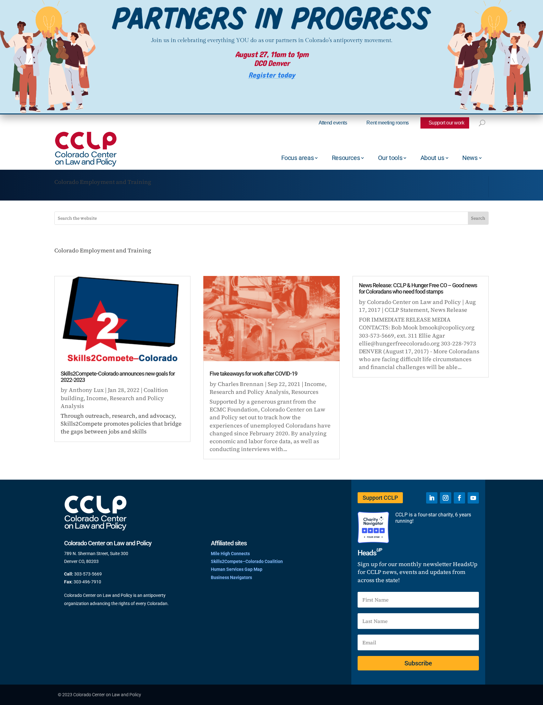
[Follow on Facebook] (459, 498)
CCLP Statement (406, 310)
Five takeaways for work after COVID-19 (253, 373)
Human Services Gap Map (236, 569)
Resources (346, 158)
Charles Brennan (241, 384)
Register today (271, 75)
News (469, 158)
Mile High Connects (230, 553)
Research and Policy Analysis (249, 392)
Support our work (446, 122)
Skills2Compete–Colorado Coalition (247, 561)
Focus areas (297, 158)
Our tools (390, 158)
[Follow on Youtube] (473, 498)
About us (432, 158)
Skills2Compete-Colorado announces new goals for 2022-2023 (118, 376)
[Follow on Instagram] (445, 498)
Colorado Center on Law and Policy (414, 302)
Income (96, 398)
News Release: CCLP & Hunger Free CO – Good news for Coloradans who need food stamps (418, 288)
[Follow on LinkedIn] (431, 498)
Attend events (333, 122)
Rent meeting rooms (387, 122)
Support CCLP (380, 497)
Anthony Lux (86, 390)
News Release (449, 310)
